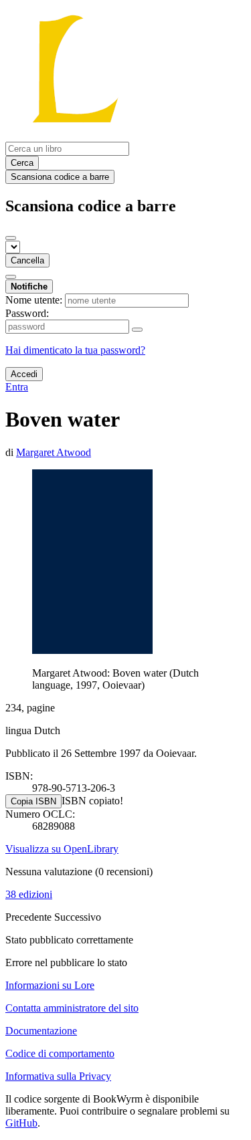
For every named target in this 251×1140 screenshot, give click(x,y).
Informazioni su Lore (49, 985)
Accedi (24, 374)
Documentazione (41, 1030)
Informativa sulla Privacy (58, 1076)
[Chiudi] (10, 238)
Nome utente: (33, 300)
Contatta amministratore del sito (72, 1008)
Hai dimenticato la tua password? (75, 350)
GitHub (21, 1123)
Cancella (27, 260)
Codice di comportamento (59, 1053)
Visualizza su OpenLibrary (61, 848)
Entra (16, 386)
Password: (27, 313)
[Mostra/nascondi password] (137, 330)
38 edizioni (28, 894)
